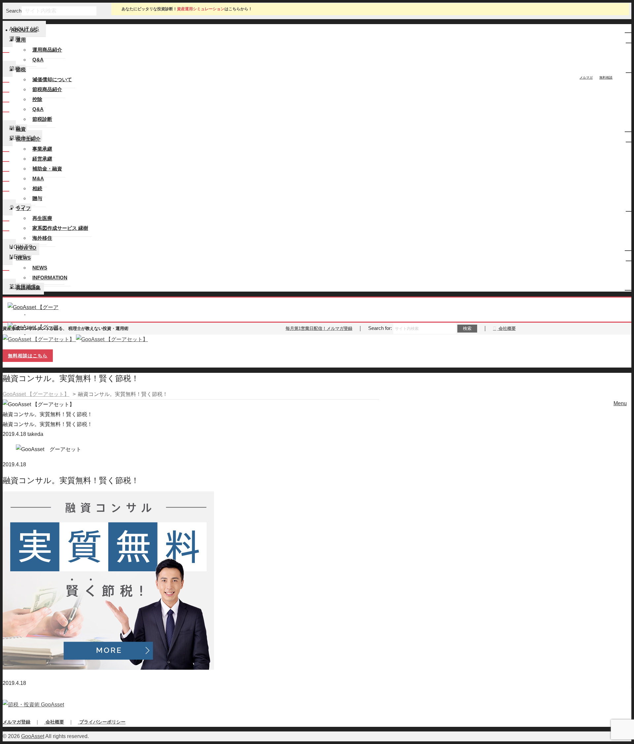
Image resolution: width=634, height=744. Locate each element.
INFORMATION (49, 277)
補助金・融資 (47, 168)
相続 (37, 188)
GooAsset (32, 736)
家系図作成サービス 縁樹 (60, 228)
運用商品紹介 (47, 50)
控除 (37, 99)
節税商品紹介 (47, 89)
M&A (38, 178)
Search (13, 11)
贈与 (37, 198)
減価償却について (52, 79)
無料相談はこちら (28, 355)
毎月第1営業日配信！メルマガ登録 (319, 328)
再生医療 (42, 218)
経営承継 (42, 158)
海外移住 (42, 238)
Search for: (380, 328)
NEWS (39, 267)
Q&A (38, 59)
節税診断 (42, 119)
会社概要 (506, 328)
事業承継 (42, 149)
